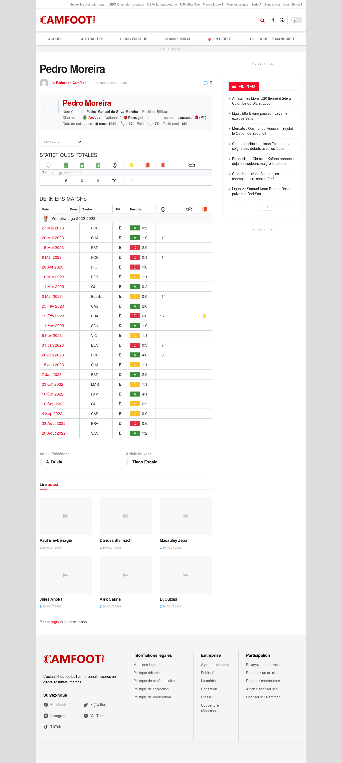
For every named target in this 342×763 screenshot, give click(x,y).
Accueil (56, 38)
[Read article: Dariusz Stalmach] (126, 516)
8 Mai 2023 (52, 257)
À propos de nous (215, 664)
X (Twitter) (98, 704)
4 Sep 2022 (52, 413)
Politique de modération (152, 696)
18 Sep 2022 (53, 403)
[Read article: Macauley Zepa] (186, 516)
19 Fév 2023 (53, 315)
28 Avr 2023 (52, 267)
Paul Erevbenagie (56, 540)
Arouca (94, 117)
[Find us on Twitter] (281, 20)
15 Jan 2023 (53, 364)
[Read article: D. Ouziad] (186, 575)
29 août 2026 (171, 606)
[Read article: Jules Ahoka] (66, 575)
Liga (286, 4)
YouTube (97, 715)
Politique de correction (151, 688)
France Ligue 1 (213, 4)
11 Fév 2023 (53, 325)
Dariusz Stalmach (116, 540)
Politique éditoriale (147, 672)
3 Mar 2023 (52, 296)
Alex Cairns (110, 599)
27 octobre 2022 (106, 82)
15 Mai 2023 (53, 247)
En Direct (222, 38)
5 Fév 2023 (52, 335)
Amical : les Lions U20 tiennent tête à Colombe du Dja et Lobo (261, 101)
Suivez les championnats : (88, 4)
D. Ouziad (168, 599)
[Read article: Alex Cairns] (126, 575)
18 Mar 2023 (53, 276)
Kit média (208, 680)
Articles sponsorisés (262, 688)
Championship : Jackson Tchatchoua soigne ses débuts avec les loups (261, 146)
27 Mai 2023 (53, 227)
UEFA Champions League (126, 4)
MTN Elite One (190, 4)
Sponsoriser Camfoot (263, 696)
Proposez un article (261, 672)
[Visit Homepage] (69, 20)
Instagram (58, 715)
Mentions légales (146, 664)
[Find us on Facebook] (273, 20)
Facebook (58, 704)
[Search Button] (262, 20)
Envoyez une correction (264, 664)
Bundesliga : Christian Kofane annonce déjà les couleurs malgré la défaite (263, 161)
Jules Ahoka (51, 599)
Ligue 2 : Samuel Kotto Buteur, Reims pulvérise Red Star (261, 191)
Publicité (207, 672)
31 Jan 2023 (53, 345)
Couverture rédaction (210, 708)
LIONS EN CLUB (133, 38)
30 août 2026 (51, 547)
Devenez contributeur (263, 680)
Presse (206, 696)
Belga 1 (297, 4)
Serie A (256, 4)
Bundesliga (272, 4)
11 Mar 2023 (53, 286)
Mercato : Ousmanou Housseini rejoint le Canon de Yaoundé (262, 131)
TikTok (55, 726)
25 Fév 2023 (53, 306)
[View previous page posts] (258, 207)
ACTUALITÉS (92, 38)
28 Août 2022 (54, 423)
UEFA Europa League (162, 4)
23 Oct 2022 (52, 384)
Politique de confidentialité (154, 680)
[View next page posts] (267, 207)
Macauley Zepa (173, 540)
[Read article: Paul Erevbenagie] (66, 516)
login (55, 621)
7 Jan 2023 (52, 374)
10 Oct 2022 (52, 394)
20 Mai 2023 (53, 237)
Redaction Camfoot (71, 82)
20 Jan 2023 (53, 354)
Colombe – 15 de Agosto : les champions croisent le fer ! (255, 176)
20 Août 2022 (54, 433)
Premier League (237, 4)
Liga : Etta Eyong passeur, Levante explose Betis (259, 116)
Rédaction (209, 688)
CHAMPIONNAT (178, 38)
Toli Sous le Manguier (271, 38)
